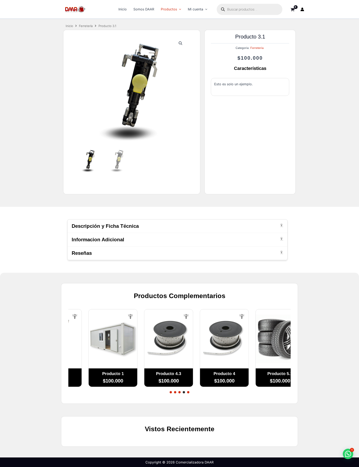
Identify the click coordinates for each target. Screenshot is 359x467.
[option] (96, 352)
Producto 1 (96, 373)
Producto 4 (207, 373)
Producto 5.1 (263, 373)
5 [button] (188, 392)
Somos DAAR (143, 9)
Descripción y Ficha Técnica (105, 226)
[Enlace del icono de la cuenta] (302, 9)
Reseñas (82, 253)
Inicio (122, 9)
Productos (169, 9)
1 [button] (171, 392)
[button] (179, 9)
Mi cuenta (195, 9)
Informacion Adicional (98, 239)
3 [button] (179, 392)
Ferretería (86, 26)
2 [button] (175, 392)
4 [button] (184, 392)
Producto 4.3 (152, 373)
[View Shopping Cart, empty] (292, 10)
